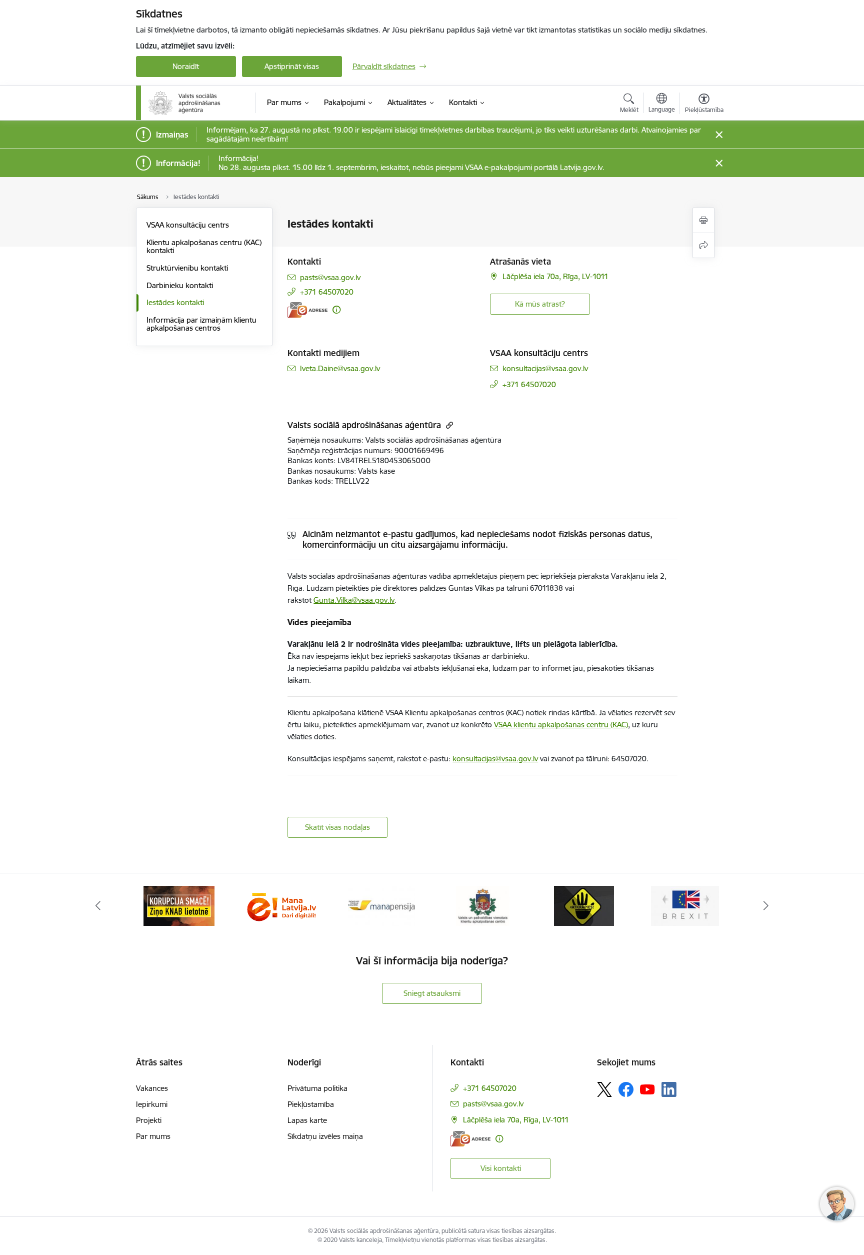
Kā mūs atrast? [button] (540, 304)
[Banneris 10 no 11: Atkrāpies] (584, 905)
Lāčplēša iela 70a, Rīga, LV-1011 (555, 276)
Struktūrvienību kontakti (187, 268)
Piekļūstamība (311, 1104)
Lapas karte (307, 1120)
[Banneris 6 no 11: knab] (179, 905)
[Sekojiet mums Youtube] (647, 1089)
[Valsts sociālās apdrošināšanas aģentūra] (185, 103)
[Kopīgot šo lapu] (703, 245)
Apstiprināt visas (291, 66)
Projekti (149, 1120)
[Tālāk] (766, 905)
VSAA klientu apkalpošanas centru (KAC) (561, 724)
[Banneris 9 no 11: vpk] (483, 905)
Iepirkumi (152, 1104)
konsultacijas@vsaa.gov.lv (545, 368)
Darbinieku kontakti (179, 285)
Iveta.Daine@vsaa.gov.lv (340, 368)
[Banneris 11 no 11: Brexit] (685, 905)
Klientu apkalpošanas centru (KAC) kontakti (204, 246)
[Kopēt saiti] (448, 425)
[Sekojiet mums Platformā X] (604, 1089)
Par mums (153, 1136)
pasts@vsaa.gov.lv (330, 277)
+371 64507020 (327, 292)
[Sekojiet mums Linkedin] (669, 1089)
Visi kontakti (500, 1168)
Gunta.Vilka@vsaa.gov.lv (354, 600)
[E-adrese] (308, 310)
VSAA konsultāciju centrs (187, 225)
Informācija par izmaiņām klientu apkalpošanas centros (201, 324)
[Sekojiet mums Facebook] (626, 1089)
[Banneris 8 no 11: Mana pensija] (381, 905)
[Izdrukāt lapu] (703, 220)
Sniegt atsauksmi (432, 993)
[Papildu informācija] (336, 310)
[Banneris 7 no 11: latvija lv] (280, 905)
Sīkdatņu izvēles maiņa (325, 1136)
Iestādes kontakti (175, 302)
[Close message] (719, 135)
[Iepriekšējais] (98, 905)
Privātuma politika (318, 1088)
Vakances (152, 1088)
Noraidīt (185, 66)
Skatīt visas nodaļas (337, 827)
